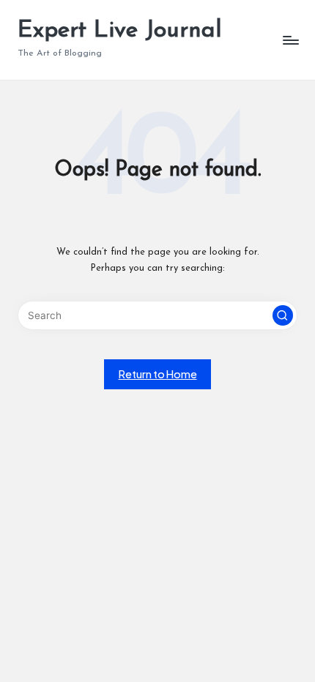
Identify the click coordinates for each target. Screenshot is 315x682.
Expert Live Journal (120, 30)
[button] (283, 315)
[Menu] (290, 40)
